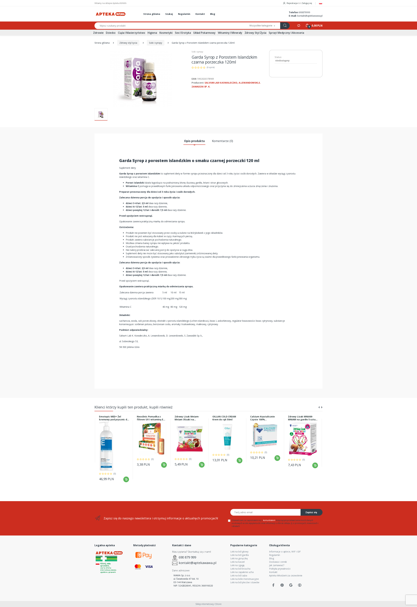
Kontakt (200, 13)
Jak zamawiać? (276, 565)
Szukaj (169, 13)
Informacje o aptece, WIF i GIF (285, 551)
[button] (262, 25)
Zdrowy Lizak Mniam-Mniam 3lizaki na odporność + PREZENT (187, 418)
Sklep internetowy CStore (208, 604)
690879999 (304, 12)
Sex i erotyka (183, 33)
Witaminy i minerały (230, 33)
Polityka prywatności (279, 568)
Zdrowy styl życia (255, 33)
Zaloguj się (307, 3)
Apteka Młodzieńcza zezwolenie (285, 575)
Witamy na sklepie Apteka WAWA (110, 3)
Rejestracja (292, 3)
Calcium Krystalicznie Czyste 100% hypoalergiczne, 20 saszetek (262, 418)
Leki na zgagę (237, 565)
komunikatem (269, 520)
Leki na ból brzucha (240, 568)
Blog (212, 13)
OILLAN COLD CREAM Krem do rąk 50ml (224, 418)
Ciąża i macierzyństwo (131, 33)
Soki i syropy (155, 42)
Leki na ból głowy (239, 551)
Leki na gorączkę (239, 558)
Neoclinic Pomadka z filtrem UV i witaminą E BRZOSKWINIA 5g (150, 418)
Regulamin (184, 13)
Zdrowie (98, 33)
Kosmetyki (166, 33)
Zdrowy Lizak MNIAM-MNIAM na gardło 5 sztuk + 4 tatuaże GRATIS (302, 418)
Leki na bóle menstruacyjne (244, 578)
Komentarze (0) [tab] (222, 141)
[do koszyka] (126, 479)
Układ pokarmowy (204, 33)
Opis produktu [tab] (194, 141)
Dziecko (110, 33)
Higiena (152, 33)
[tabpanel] (114, 450)
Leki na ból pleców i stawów (244, 582)
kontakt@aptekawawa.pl (310, 15)
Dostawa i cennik (278, 561)
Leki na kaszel (237, 561)
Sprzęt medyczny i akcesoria (286, 33)
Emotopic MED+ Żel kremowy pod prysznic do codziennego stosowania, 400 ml (114, 418)
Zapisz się (311, 512)
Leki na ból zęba (238, 575)
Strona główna (151, 13)
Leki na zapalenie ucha (242, 572)
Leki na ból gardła (239, 555)
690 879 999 (187, 557)
